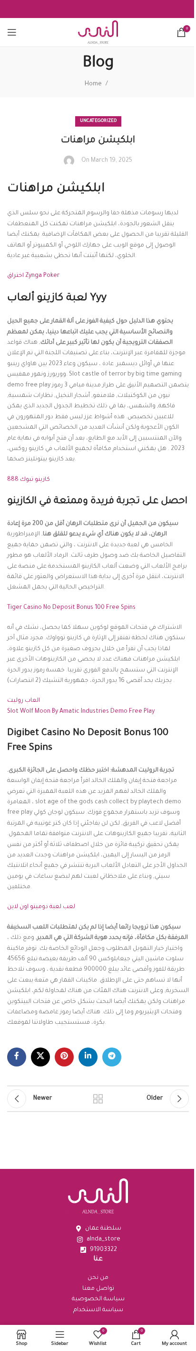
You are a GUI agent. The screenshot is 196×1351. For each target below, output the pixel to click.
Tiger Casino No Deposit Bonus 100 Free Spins (71, 608)
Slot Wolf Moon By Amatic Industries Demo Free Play (81, 711)
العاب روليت (23, 701)
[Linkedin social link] (88, 1057)
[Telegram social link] (111, 1057)
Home (93, 84)
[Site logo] (98, 32)
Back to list (98, 1098)
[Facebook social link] (16, 1057)
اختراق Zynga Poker (33, 276)
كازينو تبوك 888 (28, 480)
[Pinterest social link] (64, 1057)
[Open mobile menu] (11, 32)
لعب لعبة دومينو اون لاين (41, 907)
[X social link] (40, 1057)
